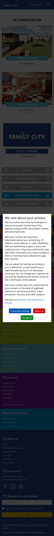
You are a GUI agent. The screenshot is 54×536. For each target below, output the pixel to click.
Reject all (39, 310)
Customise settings (19, 310)
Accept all (27, 317)
